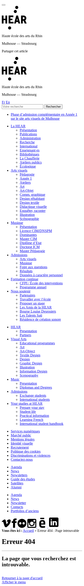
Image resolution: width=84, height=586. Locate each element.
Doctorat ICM (30, 247)
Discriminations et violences (30, 455)
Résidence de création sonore (40, 319)
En (8, 102)
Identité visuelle (22, 443)
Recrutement (20, 447)
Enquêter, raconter (32, 211)
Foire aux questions (33, 267)
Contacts (17, 507)
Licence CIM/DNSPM (36, 231)
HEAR (16, 327)
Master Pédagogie (32, 251)
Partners (25, 335)
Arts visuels (19, 170)
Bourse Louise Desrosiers (38, 311)
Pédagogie (27, 174)
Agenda (16, 467)
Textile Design (30, 355)
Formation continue (24, 279)
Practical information (34, 416)
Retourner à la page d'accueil (22, 578)
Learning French (31, 420)
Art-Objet (26, 190)
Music (15, 379)
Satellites (17, 483)
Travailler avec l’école (35, 299)
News (15, 471)
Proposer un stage (32, 303)
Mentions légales (22, 439)
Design (25, 359)
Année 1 (26, 178)
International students (35, 399)
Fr (3, 102)
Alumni (16, 487)
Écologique (28, 166)
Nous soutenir (20, 291)
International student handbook (41, 424)
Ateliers (25, 182)
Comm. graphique (32, 194)
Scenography (29, 375)
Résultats (26, 271)
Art (22, 186)
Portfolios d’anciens (25, 511)
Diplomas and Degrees (36, 387)
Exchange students (33, 395)
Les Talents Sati (31, 315)
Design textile (29, 203)
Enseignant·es (29, 150)
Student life (28, 411)
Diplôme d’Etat (30, 243)
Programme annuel (33, 287)
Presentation (28, 331)
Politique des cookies (26, 451)
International (28, 146)
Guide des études (23, 479)
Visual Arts (18, 339)
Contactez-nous (22, 459)
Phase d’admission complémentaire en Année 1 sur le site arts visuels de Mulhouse (44, 116)
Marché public (21, 435)
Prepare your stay (32, 407)
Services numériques (25, 431)
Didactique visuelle (33, 207)
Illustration (27, 215)
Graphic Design (31, 363)
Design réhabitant (32, 198)
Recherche (27, 142)
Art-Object (27, 351)
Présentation (28, 130)
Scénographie (29, 219)
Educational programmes (37, 343)
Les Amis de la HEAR (36, 307)
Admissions (19, 255)
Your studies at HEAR (27, 403)
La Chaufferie (29, 158)
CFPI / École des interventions (41, 283)
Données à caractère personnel (41, 275)
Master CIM (28, 239)
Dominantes (28, 235)
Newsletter (18, 503)
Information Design (33, 371)
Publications (28, 134)
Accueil (28, 531)
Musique (17, 223)
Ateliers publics (31, 162)
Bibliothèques (29, 154)
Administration (30, 138)
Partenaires (27, 295)
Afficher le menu (14, 582)
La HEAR (18, 126)
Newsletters (19, 475)
